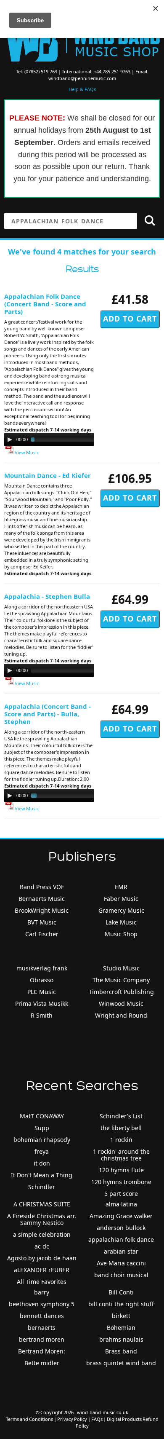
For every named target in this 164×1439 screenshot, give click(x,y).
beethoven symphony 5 (41, 1304)
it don (42, 1163)
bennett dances (42, 1316)
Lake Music (121, 922)
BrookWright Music (42, 910)
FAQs (97, 1419)
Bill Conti (121, 1292)
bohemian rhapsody (41, 1140)
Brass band (121, 1351)
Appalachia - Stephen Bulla (47, 596)
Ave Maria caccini (121, 1263)
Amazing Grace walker (121, 1216)
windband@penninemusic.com (82, 78)
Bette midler (41, 1363)
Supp (41, 1128)
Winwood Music (121, 1004)
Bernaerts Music (42, 899)
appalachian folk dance (121, 1239)
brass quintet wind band (121, 1363)
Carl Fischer (41, 934)
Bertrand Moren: (41, 1351)
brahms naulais (121, 1339)
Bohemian (121, 1328)
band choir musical (121, 1275)
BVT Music (41, 922)
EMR (121, 887)
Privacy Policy (72, 1419)
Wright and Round (121, 1015)
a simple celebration (42, 1234)
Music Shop (121, 934)
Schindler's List (121, 1116)
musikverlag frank (41, 968)
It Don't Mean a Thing (41, 1175)
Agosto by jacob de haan (42, 1258)
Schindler (41, 1187)
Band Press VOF (42, 887)
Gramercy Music (121, 910)
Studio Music (121, 968)
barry (41, 1292)
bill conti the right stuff (121, 1304)
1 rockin (121, 1140)
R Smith (42, 1015)
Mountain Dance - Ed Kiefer (47, 475)
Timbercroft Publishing (121, 992)
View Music (26, 452)
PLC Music (41, 992)
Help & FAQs (82, 89)
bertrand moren (41, 1339)
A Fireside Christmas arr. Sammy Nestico (41, 1219)
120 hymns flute (121, 1170)
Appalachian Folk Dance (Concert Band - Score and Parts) (45, 304)
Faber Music (121, 899)
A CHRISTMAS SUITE (41, 1204)
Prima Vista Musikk (41, 1004)
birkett (121, 1316)
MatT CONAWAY (42, 1116)
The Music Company (121, 980)
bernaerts (42, 1328)
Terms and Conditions (29, 1419)
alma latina (121, 1204)
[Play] (9, 439)
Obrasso (41, 980)
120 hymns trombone (121, 1182)
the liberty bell (121, 1128)
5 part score (121, 1194)
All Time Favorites (41, 1282)
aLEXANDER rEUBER (41, 1270)
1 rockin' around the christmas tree (121, 1154)
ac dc (41, 1246)
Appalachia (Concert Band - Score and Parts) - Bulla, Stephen (47, 714)
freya (41, 1151)
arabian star (121, 1251)
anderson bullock (121, 1228)
